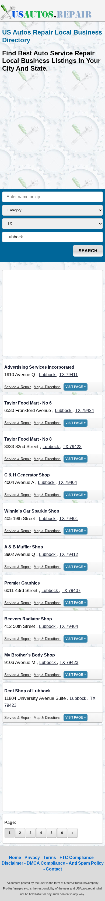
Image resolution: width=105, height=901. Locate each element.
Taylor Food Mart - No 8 (28, 439)
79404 (71, 482)
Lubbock (48, 374)
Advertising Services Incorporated (39, 367)
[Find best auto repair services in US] (46, 19)
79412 (72, 554)
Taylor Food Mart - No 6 (28, 403)
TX (62, 374)
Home (15, 857)
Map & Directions (47, 387)
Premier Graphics (22, 583)
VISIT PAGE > (75, 387)
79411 (72, 374)
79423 (75, 446)
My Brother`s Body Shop (29, 655)
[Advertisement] (52, 130)
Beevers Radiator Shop (28, 619)
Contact (54, 869)
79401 (72, 518)
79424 (88, 410)
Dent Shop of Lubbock (27, 691)
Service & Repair (17, 387)
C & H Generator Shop (27, 475)
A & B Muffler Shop (23, 547)
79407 (74, 590)
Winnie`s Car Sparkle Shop (31, 511)
